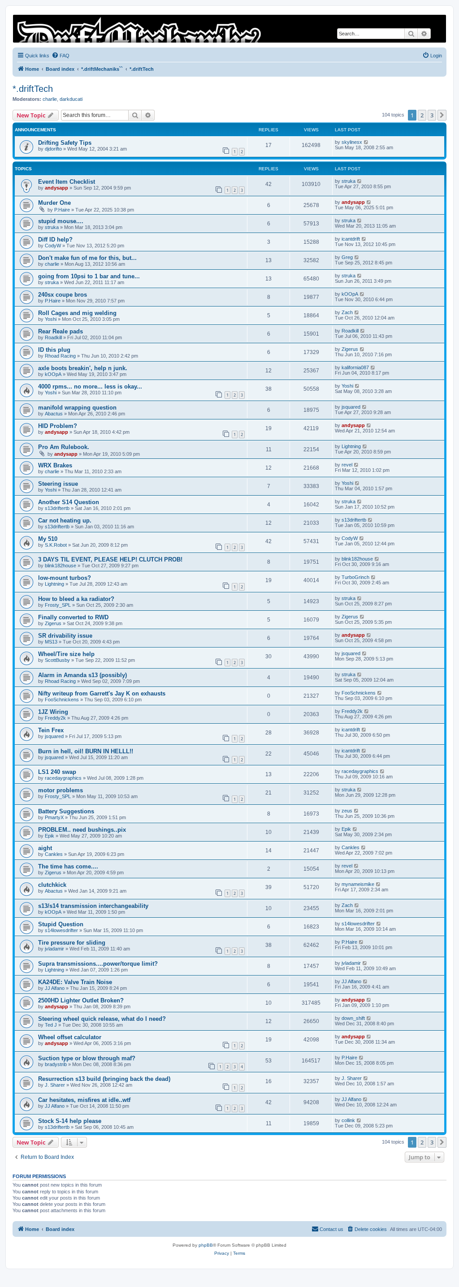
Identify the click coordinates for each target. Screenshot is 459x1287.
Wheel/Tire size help (66, 654)
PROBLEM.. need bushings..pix (82, 829)
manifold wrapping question (77, 407)
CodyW (53, 245)
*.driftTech (33, 89)
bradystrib (56, 1064)
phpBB (206, 1245)
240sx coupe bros (62, 294)
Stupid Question (60, 924)
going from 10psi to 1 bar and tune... (89, 276)
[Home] (229, 29)
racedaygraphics (63, 778)
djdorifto (53, 148)
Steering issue (58, 483)
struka (348, 181)
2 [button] (422, 115)
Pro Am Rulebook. (63, 447)
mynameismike (358, 884)
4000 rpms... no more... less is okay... (90, 386)
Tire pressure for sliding (71, 942)
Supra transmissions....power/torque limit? (98, 963)
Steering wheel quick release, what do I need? (102, 1018)
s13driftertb (57, 508)
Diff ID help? (55, 239)
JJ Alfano (55, 988)
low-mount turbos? (64, 577)
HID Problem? (57, 426)
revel (347, 464)
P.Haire (62, 209)
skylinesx (352, 142)
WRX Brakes (55, 465)
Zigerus (350, 349)
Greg (347, 257)
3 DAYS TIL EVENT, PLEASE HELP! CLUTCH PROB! (110, 559)
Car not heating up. (64, 520)
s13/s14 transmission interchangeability (93, 906)
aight (45, 848)
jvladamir (54, 948)
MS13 (51, 641)
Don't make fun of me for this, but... (87, 258)
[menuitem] (60, 55)
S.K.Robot (56, 545)
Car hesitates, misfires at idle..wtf (84, 1100)
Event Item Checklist (66, 181)
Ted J (51, 1025)
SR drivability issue (65, 635)
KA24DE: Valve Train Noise (75, 982)
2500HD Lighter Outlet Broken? (81, 1000)
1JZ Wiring (53, 711)
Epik (49, 835)
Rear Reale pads (60, 331)
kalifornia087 (355, 367)
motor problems (60, 790)
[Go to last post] (366, 142)
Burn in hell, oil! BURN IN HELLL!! (85, 751)
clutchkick (52, 884)
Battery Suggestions (66, 811)
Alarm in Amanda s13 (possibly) (82, 675)
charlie (50, 99)
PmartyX (54, 817)
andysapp (56, 187)
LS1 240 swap (57, 772)
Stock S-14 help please (69, 1121)
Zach (347, 312)
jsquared (351, 407)
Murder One (54, 202)
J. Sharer (55, 1085)
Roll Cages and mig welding (77, 313)
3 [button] (431, 115)
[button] (441, 115)
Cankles (54, 854)
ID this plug (54, 349)
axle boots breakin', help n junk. (82, 368)
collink (348, 1120)
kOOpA (350, 294)
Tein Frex (51, 730)
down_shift (353, 1018)
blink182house (60, 565)
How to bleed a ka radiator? (76, 599)
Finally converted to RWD (73, 617)
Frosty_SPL (58, 605)
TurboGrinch (355, 577)
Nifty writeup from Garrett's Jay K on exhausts (101, 693)
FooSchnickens (62, 699)
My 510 (47, 539)
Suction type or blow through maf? (86, 1058)
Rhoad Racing (60, 355)
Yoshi (50, 319)
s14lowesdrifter (61, 930)
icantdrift (351, 239)
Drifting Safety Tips (64, 142)
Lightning (351, 446)
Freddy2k (55, 718)
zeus (347, 810)
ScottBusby (57, 660)
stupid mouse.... (60, 221)
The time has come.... (68, 866)
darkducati (71, 99)
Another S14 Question (68, 502)
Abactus (54, 413)
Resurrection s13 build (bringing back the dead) (104, 1078)
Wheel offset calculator (69, 1037)
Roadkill (53, 337)
